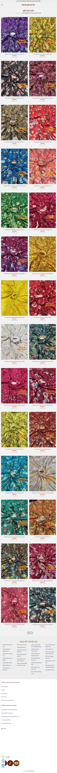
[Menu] (2, 5)
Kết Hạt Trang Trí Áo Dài (7, 700)
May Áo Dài (4, 693)
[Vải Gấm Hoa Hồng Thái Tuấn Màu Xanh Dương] (14, 166)
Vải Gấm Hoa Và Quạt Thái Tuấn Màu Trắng (14, 361)
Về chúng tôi (4, 686)
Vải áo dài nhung (49, 669)
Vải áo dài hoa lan (21, 647)
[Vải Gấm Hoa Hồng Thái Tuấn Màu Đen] (14, 78)
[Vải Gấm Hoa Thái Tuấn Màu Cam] (42, 517)
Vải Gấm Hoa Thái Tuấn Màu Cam (42, 536)
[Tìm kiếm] (54, 5)
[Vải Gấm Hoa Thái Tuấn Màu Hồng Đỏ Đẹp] (42, 385)
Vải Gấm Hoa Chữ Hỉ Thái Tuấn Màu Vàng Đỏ (42, 273)
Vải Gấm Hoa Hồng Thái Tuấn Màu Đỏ (42, 317)
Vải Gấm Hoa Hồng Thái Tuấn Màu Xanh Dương (14, 185)
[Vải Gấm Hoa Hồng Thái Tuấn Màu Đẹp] (14, 122)
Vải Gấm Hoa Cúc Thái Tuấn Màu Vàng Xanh (14, 580)
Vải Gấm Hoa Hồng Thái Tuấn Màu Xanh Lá (14, 229)
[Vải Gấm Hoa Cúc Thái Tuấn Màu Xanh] (14, 429)
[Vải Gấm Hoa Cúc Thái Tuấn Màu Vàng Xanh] (14, 561)
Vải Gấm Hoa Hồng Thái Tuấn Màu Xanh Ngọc (14, 536)
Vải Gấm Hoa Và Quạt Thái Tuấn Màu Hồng (14, 624)
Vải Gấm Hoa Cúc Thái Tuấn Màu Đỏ (42, 449)
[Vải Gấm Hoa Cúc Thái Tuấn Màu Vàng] (42, 35)
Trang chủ (18, 13)
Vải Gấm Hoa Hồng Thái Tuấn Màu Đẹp (14, 142)
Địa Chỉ (3, 757)
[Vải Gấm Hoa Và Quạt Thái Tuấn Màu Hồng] (14, 605)
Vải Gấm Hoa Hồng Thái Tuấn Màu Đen (14, 98)
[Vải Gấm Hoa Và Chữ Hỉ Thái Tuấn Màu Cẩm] (42, 78)
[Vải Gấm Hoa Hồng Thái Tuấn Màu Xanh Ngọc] (14, 517)
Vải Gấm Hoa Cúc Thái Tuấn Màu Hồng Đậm (42, 580)
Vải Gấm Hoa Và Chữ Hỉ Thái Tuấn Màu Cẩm (42, 98)
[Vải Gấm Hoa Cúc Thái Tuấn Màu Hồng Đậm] (42, 561)
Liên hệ (3, 690)
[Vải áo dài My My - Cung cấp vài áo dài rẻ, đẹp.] (28, 5)
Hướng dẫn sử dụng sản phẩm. (9, 709)
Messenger (3, 767)
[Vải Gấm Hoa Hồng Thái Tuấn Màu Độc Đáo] (42, 605)
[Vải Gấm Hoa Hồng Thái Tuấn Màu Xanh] (14, 473)
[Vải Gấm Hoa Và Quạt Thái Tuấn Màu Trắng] (14, 342)
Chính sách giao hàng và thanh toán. (10, 716)
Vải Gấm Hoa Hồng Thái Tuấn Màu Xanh (14, 493)
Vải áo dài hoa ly (7, 665)
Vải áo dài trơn (49, 649)
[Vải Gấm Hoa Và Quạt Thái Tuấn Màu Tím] (14, 35)
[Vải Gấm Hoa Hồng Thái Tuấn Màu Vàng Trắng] (42, 473)
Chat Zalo (3, 762)
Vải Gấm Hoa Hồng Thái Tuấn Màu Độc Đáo (43, 624)
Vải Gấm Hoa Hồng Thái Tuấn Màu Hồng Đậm (14, 273)
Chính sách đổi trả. (6, 720)
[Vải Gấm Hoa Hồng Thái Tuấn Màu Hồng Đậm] (14, 254)
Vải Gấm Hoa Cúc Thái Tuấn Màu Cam (42, 142)
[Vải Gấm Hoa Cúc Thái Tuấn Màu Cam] (42, 122)
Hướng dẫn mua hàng (6, 713)
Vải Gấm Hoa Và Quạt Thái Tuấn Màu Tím (14, 54)
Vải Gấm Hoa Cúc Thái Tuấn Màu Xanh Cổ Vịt (42, 361)
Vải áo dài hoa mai (21, 644)
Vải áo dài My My (30, 771)
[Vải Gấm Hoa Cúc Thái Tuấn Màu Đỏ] (42, 429)
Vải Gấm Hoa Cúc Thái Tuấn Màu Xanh (14, 449)
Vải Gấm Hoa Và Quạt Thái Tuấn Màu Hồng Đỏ (14, 405)
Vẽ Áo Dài (3, 696)
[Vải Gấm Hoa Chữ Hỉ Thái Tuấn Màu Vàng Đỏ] (42, 254)
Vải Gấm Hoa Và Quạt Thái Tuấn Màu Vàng (14, 317)
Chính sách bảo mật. (6, 723)
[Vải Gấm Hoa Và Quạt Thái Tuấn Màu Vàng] (14, 298)
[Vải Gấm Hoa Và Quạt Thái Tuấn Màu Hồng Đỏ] (14, 385)
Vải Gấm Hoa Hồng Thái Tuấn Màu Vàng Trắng (42, 493)
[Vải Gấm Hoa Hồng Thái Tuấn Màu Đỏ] (42, 298)
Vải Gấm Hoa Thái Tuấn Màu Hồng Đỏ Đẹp (42, 405)
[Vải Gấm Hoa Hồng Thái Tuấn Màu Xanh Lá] (14, 210)
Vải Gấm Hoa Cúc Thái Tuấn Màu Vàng (43, 54)
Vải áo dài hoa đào (7, 662)
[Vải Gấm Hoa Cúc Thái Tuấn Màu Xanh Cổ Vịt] (42, 342)
